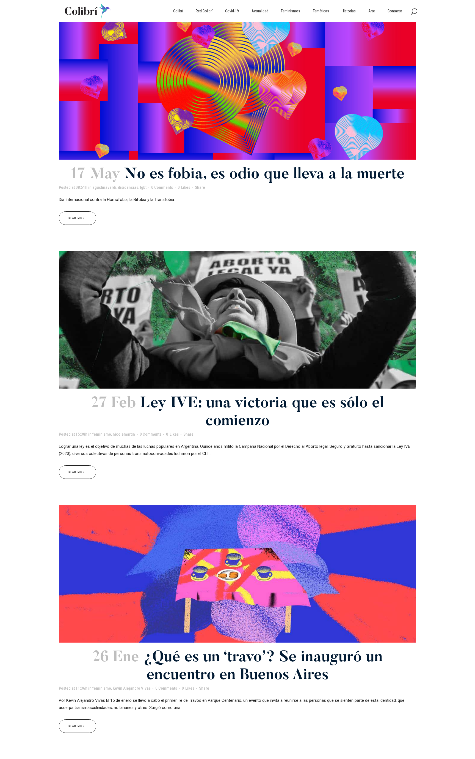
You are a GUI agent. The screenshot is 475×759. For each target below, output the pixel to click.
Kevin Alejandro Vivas (132, 688)
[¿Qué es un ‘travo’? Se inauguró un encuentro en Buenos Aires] (237, 574)
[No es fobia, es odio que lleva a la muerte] (237, 91)
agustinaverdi (104, 187)
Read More (77, 218)
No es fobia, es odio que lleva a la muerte (264, 174)
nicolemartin (124, 434)
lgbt (143, 187)
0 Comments (162, 187)
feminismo (101, 434)
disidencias (128, 187)
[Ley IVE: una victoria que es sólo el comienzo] (237, 320)
